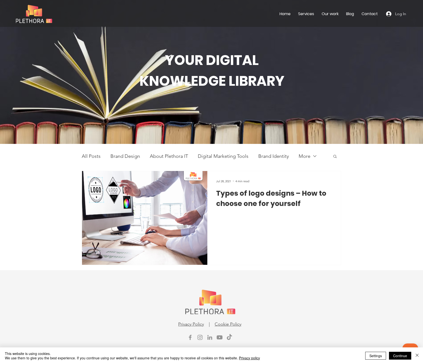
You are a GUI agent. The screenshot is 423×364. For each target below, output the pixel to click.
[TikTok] (229, 337)
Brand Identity (273, 156)
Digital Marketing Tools (223, 156)
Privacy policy (249, 357)
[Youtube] (219, 337)
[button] (335, 156)
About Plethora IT (169, 156)
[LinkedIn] (209, 337)
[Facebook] (190, 337)
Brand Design (125, 156)
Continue (400, 355)
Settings (375, 355)
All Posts (91, 156)
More (304, 156)
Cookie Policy (228, 324)
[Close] (417, 355)
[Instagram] (200, 337)
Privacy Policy (191, 324)
